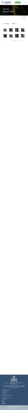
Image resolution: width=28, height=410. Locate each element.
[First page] (6, 40)
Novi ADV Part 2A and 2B (7, 395)
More (14, 24)
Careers (3, 400)
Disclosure (4, 394)
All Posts (6, 24)
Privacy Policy (5, 391)
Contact (3, 403)
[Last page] (22, 40)
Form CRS (4, 392)
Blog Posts (3, 403)
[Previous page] (9, 40)
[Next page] (18, 40)
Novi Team (4, 399)
